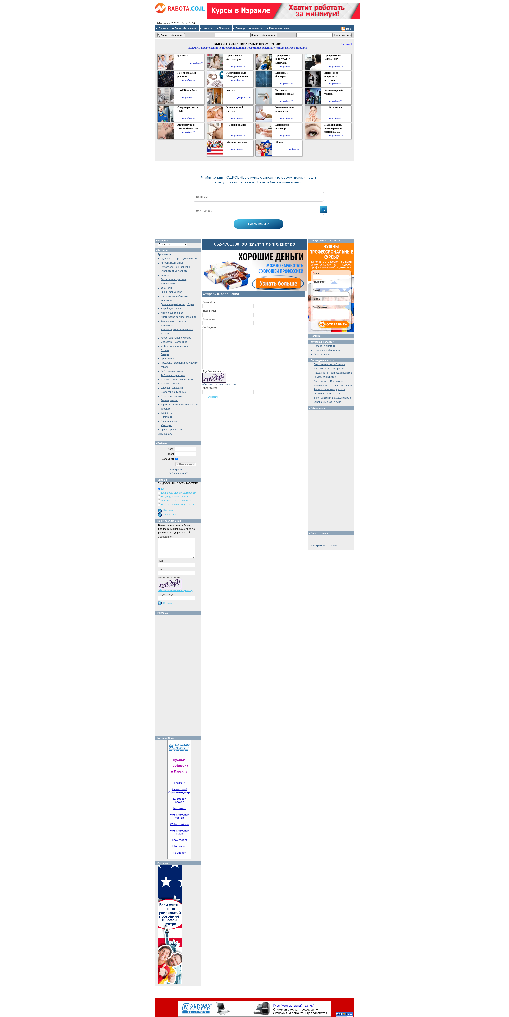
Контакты (257, 28)
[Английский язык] (237, 145)
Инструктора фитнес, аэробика (178, 317)
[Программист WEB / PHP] (335, 62)
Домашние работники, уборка (177, 304)
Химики (165, 275)
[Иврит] (280, 149)
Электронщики (169, 421)
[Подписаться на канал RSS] (343, 29)
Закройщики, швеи (171, 308)
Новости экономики (325, 346)
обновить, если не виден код (219, 384)
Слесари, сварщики (172, 387)
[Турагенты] (182, 62)
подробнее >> (197, 63)
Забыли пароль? (178, 473)
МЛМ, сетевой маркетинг (175, 346)
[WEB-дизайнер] (189, 93)
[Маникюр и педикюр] (286, 131)
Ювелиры (166, 425)
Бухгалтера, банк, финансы (176, 267)
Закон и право (322, 354)
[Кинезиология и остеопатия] (286, 114)
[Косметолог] (336, 114)
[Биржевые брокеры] (286, 80)
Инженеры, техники (172, 312)
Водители (166, 287)
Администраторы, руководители (179, 258)
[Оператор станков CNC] (188, 114)
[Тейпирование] (238, 131)
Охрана (165, 350)
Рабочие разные (170, 383)
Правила (224, 28)
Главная (163, 28)
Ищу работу (165, 433)
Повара (165, 354)
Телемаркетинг (169, 400)
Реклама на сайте (279, 28)
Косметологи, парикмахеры (176, 337)
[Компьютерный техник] (335, 97)
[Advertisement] (179, 674)
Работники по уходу (172, 371)
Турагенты (166, 412)
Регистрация (176, 469)
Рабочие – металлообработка (178, 379)
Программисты (169, 358)
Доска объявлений (185, 28)
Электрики (167, 417)
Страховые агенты (171, 396)
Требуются (164, 254)
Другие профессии (171, 429)
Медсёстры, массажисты (175, 342)
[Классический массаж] (237, 114)
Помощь (240, 28)
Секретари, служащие (173, 392)
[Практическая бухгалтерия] (237, 62)
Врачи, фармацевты (172, 292)
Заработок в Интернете (174, 271)
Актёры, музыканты (172, 262)
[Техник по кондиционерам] (286, 97)
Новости (207, 28)
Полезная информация (327, 350)
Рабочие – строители (173, 375)
